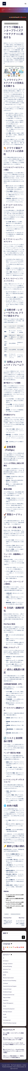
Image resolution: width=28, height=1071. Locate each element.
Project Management (8, 1003)
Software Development (9, 1008)
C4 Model (5, 983)
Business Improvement (8, 977)
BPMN (4, 975)
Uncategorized (6, 1020)
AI (3, 958)
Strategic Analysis (7, 1011)
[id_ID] (16, 17)
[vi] (22, 17)
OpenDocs (5, 1000)
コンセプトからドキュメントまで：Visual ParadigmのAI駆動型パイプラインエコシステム (14, 1044)
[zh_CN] (24, 17)
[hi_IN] (15, 17)
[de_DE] (9, 17)
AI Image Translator (8, 963)
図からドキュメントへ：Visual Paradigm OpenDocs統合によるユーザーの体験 (13, 1038)
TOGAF (5, 1017)
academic (7, 914)
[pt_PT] (19, 17)
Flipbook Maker (6, 997)
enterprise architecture (15, 914)
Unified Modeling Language (9, 1023)
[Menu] (25, 3)
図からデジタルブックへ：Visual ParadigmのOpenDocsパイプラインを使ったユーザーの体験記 (13, 1051)
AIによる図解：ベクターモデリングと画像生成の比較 (13, 1033)
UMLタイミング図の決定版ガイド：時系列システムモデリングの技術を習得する (13, 1056)
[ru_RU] (21, 17)
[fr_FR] (14, 17)
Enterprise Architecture (11, 23)
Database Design (7, 992)
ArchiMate (5, 972)
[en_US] (11, 17)
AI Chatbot (6, 960)
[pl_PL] (18, 17)
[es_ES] (12, 17)
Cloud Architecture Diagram (9, 986)
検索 (4, 933)
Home (3, 9)
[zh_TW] (25, 17)
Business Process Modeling (9, 980)
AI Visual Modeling (7, 966)
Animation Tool (7, 969)
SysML (4, 1014)
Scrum (4, 1006)
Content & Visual (7, 989)
